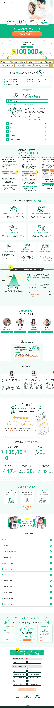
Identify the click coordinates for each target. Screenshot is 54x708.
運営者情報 (27, 705)
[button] (24, 335)
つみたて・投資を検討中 (34, 674)
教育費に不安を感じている (35, 677)
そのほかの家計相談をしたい (35, 684)
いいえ (31, 662)
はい (16, 662)
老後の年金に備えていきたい (20, 674)
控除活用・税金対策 (18, 684)
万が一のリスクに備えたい (20, 677)
